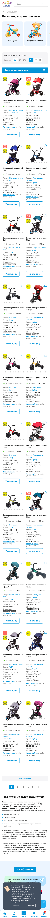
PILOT (34, 113)
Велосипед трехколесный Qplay (36, 169)
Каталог (23, 916)
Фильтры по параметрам (16, 70)
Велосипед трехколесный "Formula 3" (13, 101)
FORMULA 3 (13, 113)
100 (24, 60)
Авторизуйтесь (9, 127)
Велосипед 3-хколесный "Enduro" (36, 586)
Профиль (14, 916)
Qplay (34, 183)
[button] (5, 94)
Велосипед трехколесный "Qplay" (36, 309)
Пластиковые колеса (34, 179)
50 (20, 60)
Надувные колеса (16, 110)
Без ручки (13, 317)
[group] (12, 33)
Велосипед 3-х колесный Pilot (36, 101)
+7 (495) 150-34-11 (25, 869)
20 (15, 60)
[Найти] (43, 4)
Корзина (44, 914)
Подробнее (15, 905)
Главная (4, 916)
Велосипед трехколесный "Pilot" (36, 656)
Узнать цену (11, 134)
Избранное (34, 916)
